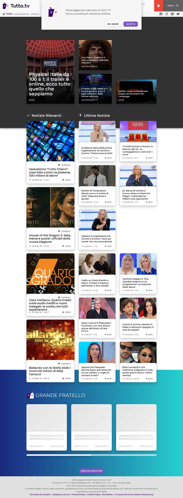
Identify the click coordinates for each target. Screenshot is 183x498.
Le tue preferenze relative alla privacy (134, 494)
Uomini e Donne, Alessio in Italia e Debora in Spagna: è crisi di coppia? (138, 327)
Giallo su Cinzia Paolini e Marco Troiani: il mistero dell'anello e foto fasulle (95, 283)
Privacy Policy (78, 494)
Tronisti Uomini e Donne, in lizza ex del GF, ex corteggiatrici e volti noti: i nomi (137, 150)
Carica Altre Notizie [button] (91, 471)
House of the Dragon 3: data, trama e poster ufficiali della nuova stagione (50, 238)
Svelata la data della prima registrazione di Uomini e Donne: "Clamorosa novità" (97, 150)
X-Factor (35, 14)
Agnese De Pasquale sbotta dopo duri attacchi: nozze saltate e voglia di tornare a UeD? (96, 371)
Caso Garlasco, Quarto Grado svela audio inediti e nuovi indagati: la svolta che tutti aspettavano (50, 304)
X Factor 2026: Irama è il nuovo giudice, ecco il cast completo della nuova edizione (94, 92)
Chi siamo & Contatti (40, 494)
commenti (66, 165)
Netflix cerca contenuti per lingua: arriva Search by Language (133, 94)
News (31, 100)
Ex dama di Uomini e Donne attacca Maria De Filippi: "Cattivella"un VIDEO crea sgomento (136, 194)
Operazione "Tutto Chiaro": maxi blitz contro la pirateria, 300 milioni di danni (50, 172)
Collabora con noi (61, 494)
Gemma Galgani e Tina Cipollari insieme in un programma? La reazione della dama (136, 282)
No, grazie (113, 24)
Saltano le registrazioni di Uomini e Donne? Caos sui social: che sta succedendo (96, 239)
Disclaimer (107, 494)
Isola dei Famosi (21, 14)
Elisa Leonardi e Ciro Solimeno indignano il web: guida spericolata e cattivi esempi (137, 371)
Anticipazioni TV (89, 66)
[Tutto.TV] (24, 5)
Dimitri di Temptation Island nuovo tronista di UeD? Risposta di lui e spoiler (94, 194)
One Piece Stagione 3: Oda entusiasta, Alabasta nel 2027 (94, 60)
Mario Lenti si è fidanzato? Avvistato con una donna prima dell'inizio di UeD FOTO (96, 327)
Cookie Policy (93, 494)
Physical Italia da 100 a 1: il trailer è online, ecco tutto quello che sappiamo (49, 84)
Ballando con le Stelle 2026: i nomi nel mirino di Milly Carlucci (50, 371)
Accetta (130, 24)
